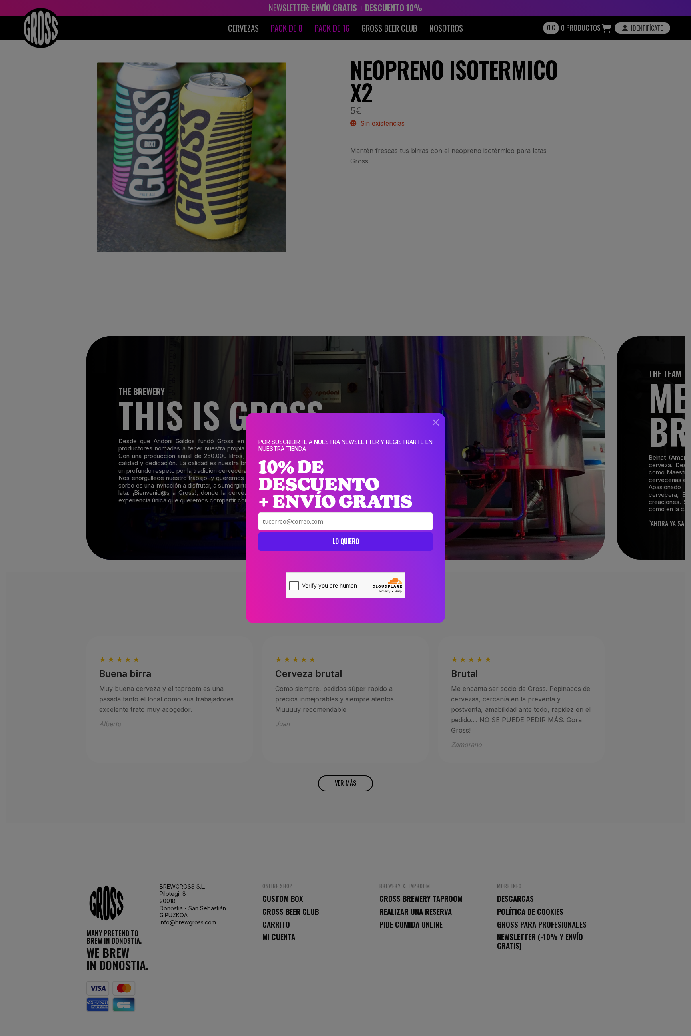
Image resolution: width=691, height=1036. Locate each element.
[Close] (435, 422)
